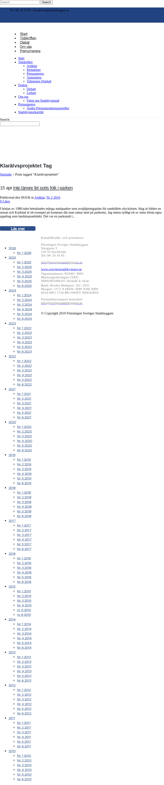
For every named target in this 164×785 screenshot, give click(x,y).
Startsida (6, 174)
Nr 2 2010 (53, 197)
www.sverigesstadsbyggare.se (61, 269)
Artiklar (39, 197)
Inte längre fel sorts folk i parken (43, 188)
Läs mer (18, 228)
